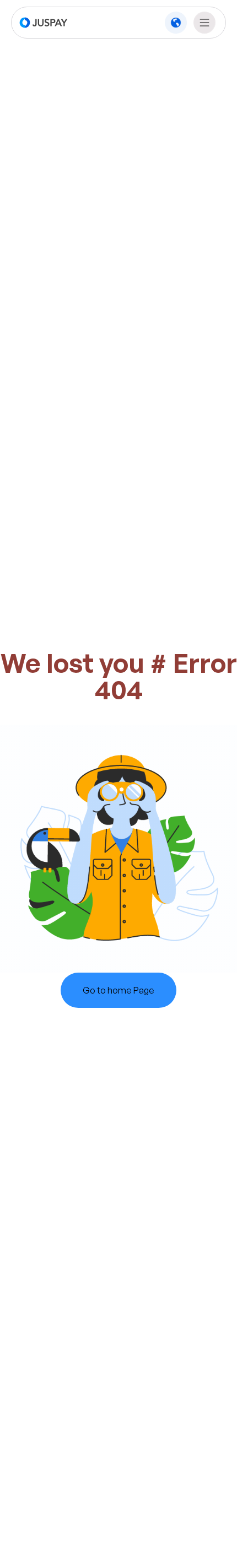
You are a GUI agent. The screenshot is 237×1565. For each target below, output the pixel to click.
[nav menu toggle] (204, 23)
